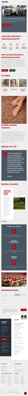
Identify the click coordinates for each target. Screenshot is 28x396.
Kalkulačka (16, 364)
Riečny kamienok (4, 374)
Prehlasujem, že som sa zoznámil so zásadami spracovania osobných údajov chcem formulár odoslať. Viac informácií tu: (10, 309)
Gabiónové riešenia (22, 90)
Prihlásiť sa (4, 337)
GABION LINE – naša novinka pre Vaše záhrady (7, 190)
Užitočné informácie (18, 367)
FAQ (15, 365)
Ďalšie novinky (3, 219)
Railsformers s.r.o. (17, 390)
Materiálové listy (3, 368)
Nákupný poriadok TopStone (19, 368)
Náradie (2, 381)
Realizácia (12, 70)
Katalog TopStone (4, 364)
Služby (9, 379)
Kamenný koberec (5, 90)
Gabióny (2, 379)
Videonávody (5, 70)
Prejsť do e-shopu (6, 25)
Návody (2, 367)
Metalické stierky (4, 378)
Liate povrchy (14, 89)
